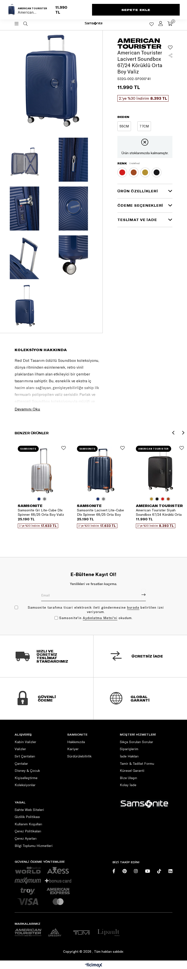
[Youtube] (147, 871)
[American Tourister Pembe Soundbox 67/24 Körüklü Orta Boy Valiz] (122, 172)
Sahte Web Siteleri (29, 810)
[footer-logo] (144, 804)
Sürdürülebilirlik (79, 756)
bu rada (133, 607)
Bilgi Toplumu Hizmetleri (34, 846)
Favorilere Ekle (63, 448)
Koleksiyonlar (25, 785)
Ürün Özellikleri (137, 191)
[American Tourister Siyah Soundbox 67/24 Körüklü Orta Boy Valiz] (156, 172)
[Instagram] (136, 871)
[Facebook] (113, 871)
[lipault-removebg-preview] (108, 932)
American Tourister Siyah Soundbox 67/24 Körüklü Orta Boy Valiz (159, 512)
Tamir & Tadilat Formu (137, 763)
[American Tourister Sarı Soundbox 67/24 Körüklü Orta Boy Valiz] (145, 172)
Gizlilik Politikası (27, 817)
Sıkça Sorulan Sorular (136, 742)
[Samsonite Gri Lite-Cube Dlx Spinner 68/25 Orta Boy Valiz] (42, 470)
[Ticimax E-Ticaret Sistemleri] (93, 965)
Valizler (20, 749)
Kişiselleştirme (26, 778)
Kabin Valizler (25, 742)
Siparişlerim (129, 749)
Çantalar (21, 763)
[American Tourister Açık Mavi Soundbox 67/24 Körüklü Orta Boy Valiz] (134, 172)
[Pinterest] (124, 871)
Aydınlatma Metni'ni (100, 618)
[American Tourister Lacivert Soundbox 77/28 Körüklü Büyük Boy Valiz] (144, 126)
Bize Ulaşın (128, 778)
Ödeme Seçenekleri (140, 205)
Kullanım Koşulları (28, 824)
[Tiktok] (159, 871)
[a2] (54, 932)
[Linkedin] (170, 871)
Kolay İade (128, 785)
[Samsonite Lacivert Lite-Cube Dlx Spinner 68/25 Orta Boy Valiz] (101, 470)
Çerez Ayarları (26, 838)
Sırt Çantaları (25, 756)
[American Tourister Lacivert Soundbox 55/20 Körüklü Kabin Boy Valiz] (124, 126)
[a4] (81, 932)
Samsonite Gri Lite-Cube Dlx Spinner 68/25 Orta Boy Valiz (41, 512)
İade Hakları (129, 756)
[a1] (28, 932)
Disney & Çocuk (27, 770)
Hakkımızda (76, 742)
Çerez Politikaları (28, 831)
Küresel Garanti (132, 770)
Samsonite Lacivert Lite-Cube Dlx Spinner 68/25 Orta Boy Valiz (100, 512)
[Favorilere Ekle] (170, 47)
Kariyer (73, 749)
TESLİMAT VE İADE (137, 220)
